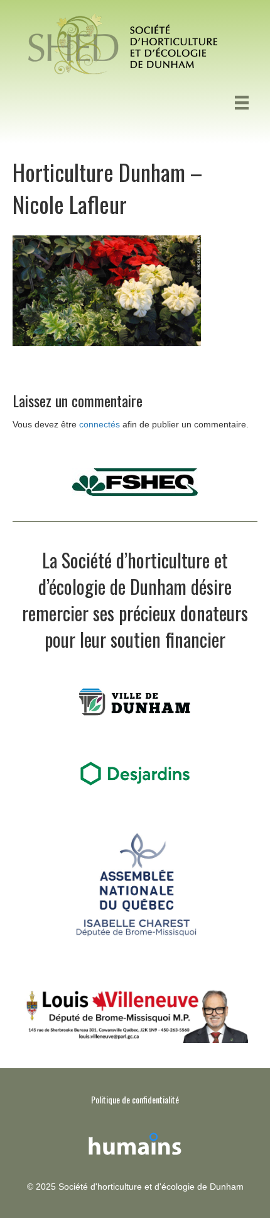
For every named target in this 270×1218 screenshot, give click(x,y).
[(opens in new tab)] (135, 1142)
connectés (99, 424)
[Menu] (241, 102)
